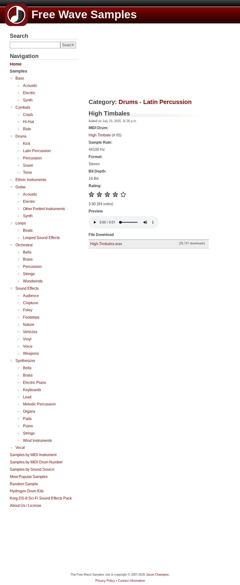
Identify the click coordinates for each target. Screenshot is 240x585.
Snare (28, 165)
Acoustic (30, 86)
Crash (28, 115)
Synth (28, 100)
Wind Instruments (37, 441)
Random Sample (24, 484)
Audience (31, 296)
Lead (27, 397)
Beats (28, 230)
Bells (27, 252)
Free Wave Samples (84, 14)
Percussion (32, 158)
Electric (29, 93)
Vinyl (27, 339)
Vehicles (30, 332)
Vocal (20, 448)
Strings (29, 274)
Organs (29, 411)
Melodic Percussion (39, 404)
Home (16, 64)
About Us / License (25, 506)
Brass (28, 259)
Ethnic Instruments (30, 180)
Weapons (31, 353)
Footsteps (31, 317)
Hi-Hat (28, 122)
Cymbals (22, 107)
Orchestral (24, 245)
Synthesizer (25, 361)
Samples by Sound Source (32, 469)
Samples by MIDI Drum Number (36, 462)
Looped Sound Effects (41, 238)
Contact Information (131, 580)
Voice (27, 346)
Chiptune (30, 303)
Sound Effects (27, 288)
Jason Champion (157, 574)
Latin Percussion (37, 151)
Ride (27, 129)
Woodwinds (33, 281)
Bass (19, 78)
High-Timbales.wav (106, 244)
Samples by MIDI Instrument (33, 455)
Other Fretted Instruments (44, 209)
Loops (20, 223)
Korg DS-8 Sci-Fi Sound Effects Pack (41, 498)
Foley (27, 310)
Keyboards (32, 390)
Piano (28, 426)
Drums (20, 136)
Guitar (20, 187)
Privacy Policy (105, 580)
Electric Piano (34, 383)
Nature (28, 325)
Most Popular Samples (29, 477)
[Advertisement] (45, 539)
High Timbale (100, 135)
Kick (26, 144)
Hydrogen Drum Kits (27, 491)
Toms (27, 172)
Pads (27, 419)
